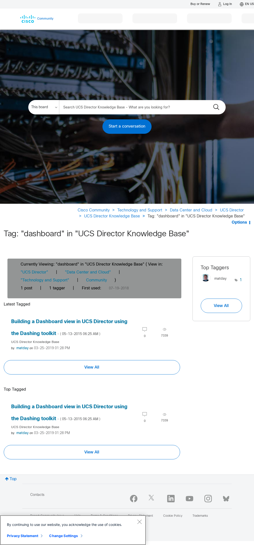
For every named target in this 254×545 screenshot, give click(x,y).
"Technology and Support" (45, 280)
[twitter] (152, 498)
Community (96, 280)
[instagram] (208, 498)
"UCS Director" (34, 272)
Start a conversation (127, 126)
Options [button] (239, 222)
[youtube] (189, 498)
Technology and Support (139, 210)
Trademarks (200, 515)
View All (91, 367)
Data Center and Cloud (191, 210)
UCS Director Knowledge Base (112, 216)
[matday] (215, 283)
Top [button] (13, 479)
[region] (73, 530)
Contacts (37, 495)
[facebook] (133, 498)
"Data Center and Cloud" (88, 272)
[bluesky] (226, 497)
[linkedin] (171, 498)
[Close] (139, 521)
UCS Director (232, 210)
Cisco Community (94, 210)
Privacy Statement (22, 536)
